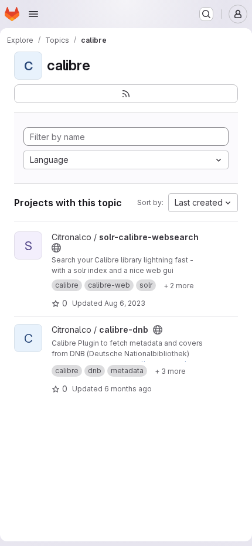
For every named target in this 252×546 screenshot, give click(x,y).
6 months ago (128, 388)
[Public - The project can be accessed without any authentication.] (56, 247)
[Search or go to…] (206, 14)
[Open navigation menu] (33, 14)
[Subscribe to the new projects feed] (126, 93)
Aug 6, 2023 (124, 303)
